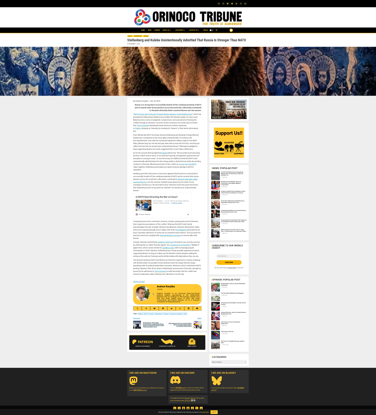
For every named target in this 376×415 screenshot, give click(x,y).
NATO (146, 313)
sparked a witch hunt (166, 242)
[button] (216, 30)
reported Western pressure (170, 235)
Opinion (157, 30)
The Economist (143, 125)
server (181, 388)
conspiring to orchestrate (180, 245)
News (149, 30)
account (140, 390)
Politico (138, 128)
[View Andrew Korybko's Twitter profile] (153, 294)
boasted (164, 153)
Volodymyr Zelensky (176, 313)
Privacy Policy (205, 412)
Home (143, 30)
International (138, 36)
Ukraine (166, 313)
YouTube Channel (228, 30)
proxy (182, 164)
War (185, 313)
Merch (205, 30)
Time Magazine (181, 230)
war (186, 164)
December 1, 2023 (134, 44)
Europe (130, 36)
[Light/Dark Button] (211, 30)
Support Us (193, 30)
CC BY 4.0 (188, 400)
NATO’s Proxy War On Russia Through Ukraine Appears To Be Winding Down (163, 114)
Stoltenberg (158, 313)
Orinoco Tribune (190, 398)
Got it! (214, 412)
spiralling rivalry (168, 248)
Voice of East (139, 282)
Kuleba (140, 313)
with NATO (192, 164)
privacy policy (232, 267)
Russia (151, 313)
